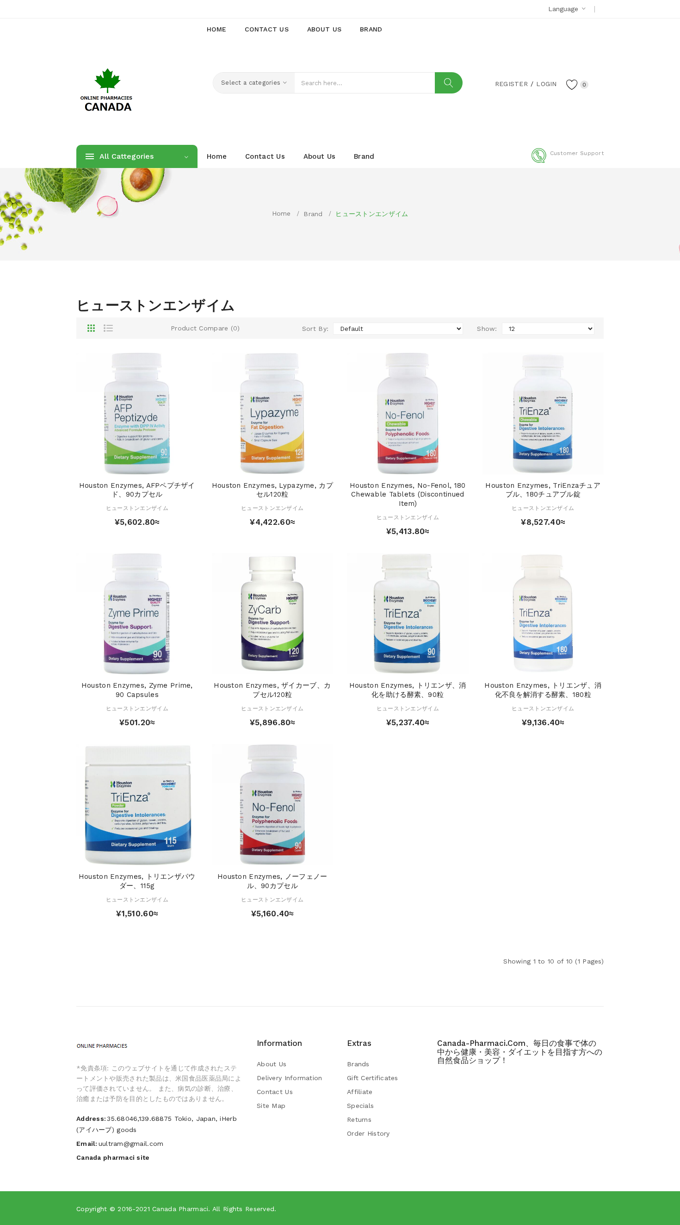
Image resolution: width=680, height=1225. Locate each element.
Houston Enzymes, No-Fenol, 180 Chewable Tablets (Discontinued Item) (407, 494)
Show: (487, 328)
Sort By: (315, 328)
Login (546, 83)
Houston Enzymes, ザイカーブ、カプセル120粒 (272, 690)
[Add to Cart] (110, 465)
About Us (271, 1064)
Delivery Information (289, 1078)
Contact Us (275, 1091)
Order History (368, 1133)
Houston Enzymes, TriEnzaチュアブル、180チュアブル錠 (542, 490)
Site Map (271, 1105)
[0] (572, 84)
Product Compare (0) (205, 328)
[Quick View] (128, 465)
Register (511, 83)
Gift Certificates (372, 1078)
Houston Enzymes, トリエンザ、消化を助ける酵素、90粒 (407, 690)
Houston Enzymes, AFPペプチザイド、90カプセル (137, 490)
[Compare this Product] (163, 465)
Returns (359, 1119)
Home (281, 213)
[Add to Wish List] (146, 465)
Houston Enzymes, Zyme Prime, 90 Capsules (137, 690)
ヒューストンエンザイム (371, 214)
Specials (360, 1105)
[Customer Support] (568, 161)
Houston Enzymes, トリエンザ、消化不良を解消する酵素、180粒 (542, 690)
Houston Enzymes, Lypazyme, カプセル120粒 (272, 490)
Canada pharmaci (180, 1209)
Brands (358, 1064)
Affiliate (360, 1091)
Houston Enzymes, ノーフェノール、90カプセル (272, 881)
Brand (312, 214)
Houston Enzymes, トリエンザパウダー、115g (137, 881)
